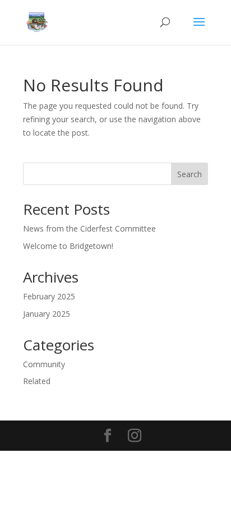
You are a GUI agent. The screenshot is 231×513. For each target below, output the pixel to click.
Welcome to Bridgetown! (68, 246)
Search (189, 174)
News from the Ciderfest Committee (89, 228)
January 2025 (46, 313)
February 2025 (49, 296)
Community (44, 364)
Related (36, 381)
